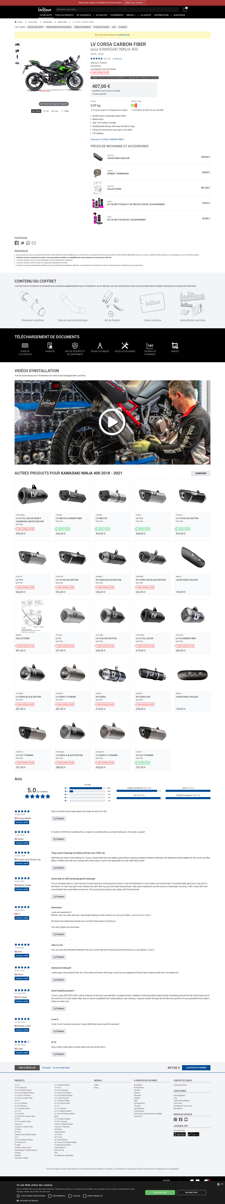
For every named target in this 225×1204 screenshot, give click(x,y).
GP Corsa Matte (60, 1140)
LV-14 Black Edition (62, 1085)
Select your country (134, 2)
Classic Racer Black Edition (25, 1134)
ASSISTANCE (179, 15)
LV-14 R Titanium (61, 1090)
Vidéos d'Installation (82, 27)
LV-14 (17, 1085)
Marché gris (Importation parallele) (148, 1114)
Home (20, 22)
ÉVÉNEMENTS (117, 15)
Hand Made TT (60, 1147)
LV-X (16, 1137)
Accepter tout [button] (160, 1192)
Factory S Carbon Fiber (24, 1127)
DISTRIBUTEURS (161, 15)
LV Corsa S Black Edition (24, 1093)
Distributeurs (139, 1108)
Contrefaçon (139, 1111)
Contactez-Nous (180, 1085)
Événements (139, 1088)
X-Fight (17, 1145)
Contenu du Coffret (35, 27)
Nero (56, 1116)
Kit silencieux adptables (63, 1155)
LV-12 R (18, 1111)
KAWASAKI (47, 22)
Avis (113, 27)
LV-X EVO (58, 1134)
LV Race (18, 1129)
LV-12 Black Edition (22, 1108)
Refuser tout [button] (191, 1192)
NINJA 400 (62, 22)
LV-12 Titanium (60, 1108)
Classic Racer (59, 1132)
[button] (78, 1200)
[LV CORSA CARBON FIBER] (17, 44)
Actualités (138, 1085)
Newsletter (178, 1108)
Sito (56, 1153)
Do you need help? (61, 1067)
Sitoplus (18, 1155)
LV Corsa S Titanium (23, 1095)
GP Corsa (58, 1137)
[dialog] (112, 1192)
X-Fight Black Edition (62, 1145)
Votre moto (32, 22)
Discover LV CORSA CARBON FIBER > (108, 139)
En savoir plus (179, 1130)
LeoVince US (123, 35)
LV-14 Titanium (21, 1088)
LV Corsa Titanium (61, 1098)
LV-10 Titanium (21, 1106)
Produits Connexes (101, 27)
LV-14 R (57, 1088)
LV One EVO (19, 1114)
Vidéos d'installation (182, 1101)
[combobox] (218, 1184)
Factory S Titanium (62, 1127)
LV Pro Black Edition (62, 1119)
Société (137, 1090)
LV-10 (17, 1101)
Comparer (123, 27)
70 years (137, 1106)
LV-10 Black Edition (62, 1101)
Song (96, 1088)
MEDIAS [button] (130, 15)
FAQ (175, 1098)
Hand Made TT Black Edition (26, 1150)
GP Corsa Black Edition (24, 1140)
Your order (178, 1103)
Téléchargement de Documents (58, 27)
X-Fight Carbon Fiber (23, 1147)
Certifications (139, 1103)
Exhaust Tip (59, 1150)
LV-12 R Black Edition (62, 1111)
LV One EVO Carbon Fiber (25, 1116)
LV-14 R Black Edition (23, 1090)
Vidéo (96, 1085)
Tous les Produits (21, 1158)
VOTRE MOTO (46, 15)
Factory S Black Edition (63, 1124)
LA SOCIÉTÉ (145, 15)
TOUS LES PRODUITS (64, 15)
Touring (18, 1153)
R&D (136, 1101)
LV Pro (17, 1119)
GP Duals (58, 1129)
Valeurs (137, 1098)
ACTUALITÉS (101, 15)
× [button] (222, 1184)
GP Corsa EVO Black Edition (65, 1142)
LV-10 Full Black (21, 1103)
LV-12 (56, 1106)
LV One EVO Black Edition (64, 1114)
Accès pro (138, 1116)
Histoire (137, 1093)
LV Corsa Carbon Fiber (24, 1098)
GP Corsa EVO (20, 1142)
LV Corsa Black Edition (63, 1095)
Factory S (18, 1124)
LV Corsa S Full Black (62, 1093)
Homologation (179, 1095)
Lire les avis (117, 59)
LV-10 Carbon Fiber (62, 1103)
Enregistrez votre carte (183, 1106)
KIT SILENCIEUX (84, 15)
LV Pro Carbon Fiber (23, 1121)
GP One (18, 1132)
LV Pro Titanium (60, 1121)
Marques (137, 1095)
